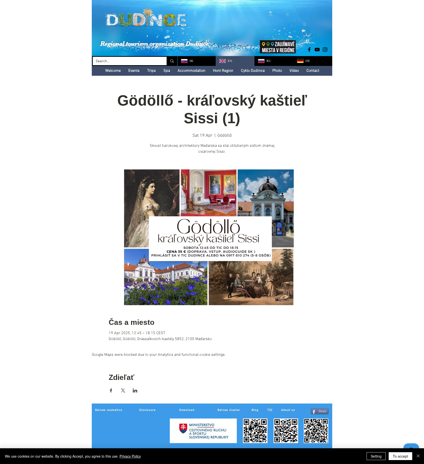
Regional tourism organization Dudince (154, 43)
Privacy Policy (130, 456)
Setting (376, 456)
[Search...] (172, 61)
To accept (400, 456)
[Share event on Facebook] (111, 390)
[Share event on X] (123, 390)
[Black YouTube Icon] (317, 49)
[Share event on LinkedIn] (135, 390)
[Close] (418, 456)
